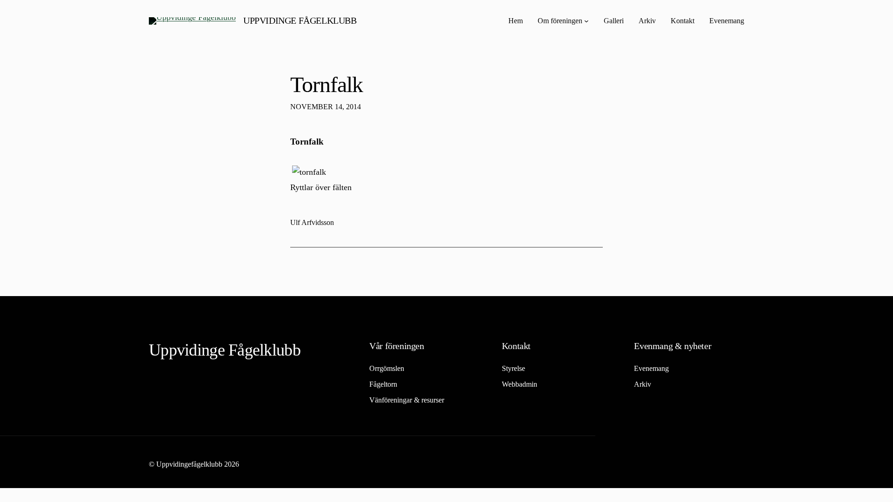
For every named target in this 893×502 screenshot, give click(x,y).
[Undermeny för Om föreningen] (586, 21)
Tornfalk (326, 84)
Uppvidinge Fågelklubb (300, 20)
